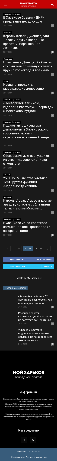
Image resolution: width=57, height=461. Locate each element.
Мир (6, 81)
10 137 (39, 248)
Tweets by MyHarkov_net (28, 277)
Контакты (34, 451)
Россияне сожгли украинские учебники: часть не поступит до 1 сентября (35, 316)
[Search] (52, 4)
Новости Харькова (12, 14)
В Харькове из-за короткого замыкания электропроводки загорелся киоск (26, 227)
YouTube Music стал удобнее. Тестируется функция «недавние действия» (25, 182)
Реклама (21, 451)
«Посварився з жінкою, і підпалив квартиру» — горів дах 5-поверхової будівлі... (28, 107)
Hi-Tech (7, 175)
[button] (5, 4)
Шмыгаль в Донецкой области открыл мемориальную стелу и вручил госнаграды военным (28, 66)
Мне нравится (44, 259)
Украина (7, 33)
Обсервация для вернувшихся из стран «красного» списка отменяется (27, 159)
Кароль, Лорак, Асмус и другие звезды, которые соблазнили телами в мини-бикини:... (27, 204)
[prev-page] (8, 248)
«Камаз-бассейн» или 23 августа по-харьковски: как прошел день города (35, 300)
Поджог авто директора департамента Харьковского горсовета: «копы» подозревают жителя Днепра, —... (26, 133)
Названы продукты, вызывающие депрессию (23, 86)
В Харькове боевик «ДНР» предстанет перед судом (23, 19)
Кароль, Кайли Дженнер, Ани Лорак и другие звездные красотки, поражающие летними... (26, 42)
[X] (33, 440)
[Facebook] (24, 440)
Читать (48, 266)
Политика (8, 59)
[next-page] (48, 248)
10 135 (17, 248)
